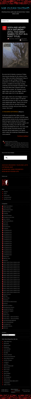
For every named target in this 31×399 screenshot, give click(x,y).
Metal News (11, 38)
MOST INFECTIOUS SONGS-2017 (12, 277)
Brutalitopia (6, 347)
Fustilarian (6, 145)
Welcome (6, 328)
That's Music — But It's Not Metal (11, 318)
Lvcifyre (14, 145)
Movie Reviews (7, 294)
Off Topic (6, 296)
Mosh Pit (6, 260)
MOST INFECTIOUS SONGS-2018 (12, 279)
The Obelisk (6, 375)
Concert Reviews (8, 215)
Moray (22, 145)
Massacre (18, 145)
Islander (10, 141)
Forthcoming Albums (8, 221)
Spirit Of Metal (7, 373)
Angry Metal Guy (8, 341)
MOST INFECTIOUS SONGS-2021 (12, 284)
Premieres (6, 299)
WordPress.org (7, 199)
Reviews (6, 303)
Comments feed (7, 197)
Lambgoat (6, 362)
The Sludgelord (7, 377)
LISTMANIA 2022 (8, 249)
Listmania (6, 228)
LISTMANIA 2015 (8, 236)
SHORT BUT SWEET (8, 311)
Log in (5, 193)
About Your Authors (8, 206)
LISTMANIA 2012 (8, 230)
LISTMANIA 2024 (8, 253)
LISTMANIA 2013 (8, 232)
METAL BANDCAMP (8, 366)
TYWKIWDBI (7, 382)
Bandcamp (6, 343)
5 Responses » (24, 40)
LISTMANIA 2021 (8, 247)
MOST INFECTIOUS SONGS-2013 (12, 269)
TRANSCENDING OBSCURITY (11, 381)
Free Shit (6, 223)
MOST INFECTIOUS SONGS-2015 (12, 273)
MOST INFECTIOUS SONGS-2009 (12, 262)
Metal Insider (7, 367)
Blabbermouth (7, 345)
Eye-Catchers (7, 219)
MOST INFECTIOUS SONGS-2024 (12, 290)
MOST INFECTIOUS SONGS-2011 (12, 266)
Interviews (6, 224)
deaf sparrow (7, 351)
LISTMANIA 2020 (8, 245)
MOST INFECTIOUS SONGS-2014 (12, 271)
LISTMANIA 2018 (8, 241)
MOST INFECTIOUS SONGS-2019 (12, 281)
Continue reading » (23, 136)
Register (6, 191)
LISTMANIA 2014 (8, 234)
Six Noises (6, 371)
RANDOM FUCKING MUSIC (21, 38)
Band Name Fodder (8, 209)
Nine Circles (7, 369)
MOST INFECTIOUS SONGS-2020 (12, 283)
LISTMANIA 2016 (8, 238)
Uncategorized (7, 324)
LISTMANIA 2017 (8, 239)
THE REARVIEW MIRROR (10, 320)
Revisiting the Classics (9, 307)
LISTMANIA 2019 (8, 243)
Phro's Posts (6, 298)
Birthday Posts (7, 211)
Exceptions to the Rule (9, 217)
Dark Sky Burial (17, 144)
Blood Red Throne (24, 142)
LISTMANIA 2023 (8, 251)
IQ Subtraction (7, 226)
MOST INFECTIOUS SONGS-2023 (12, 288)
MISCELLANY (7, 258)
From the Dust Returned (9, 356)
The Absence (22, 147)
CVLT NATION (7, 349)
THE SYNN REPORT (8, 322)
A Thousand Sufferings (15, 142)
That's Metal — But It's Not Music (11, 316)
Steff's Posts (6, 314)
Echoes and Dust (8, 354)
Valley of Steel (7, 384)
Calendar (6, 213)
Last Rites (6, 364)
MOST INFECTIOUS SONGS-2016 (12, 275)
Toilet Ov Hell (7, 379)
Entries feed (6, 195)
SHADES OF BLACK (8, 309)
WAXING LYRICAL (8, 326)
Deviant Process (24, 144)
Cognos (12, 144)
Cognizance (7, 144)
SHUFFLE (6, 313)
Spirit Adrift (13, 147)
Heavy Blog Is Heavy (9, 358)
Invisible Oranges (8, 360)
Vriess (27, 147)
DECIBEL (6, 352)
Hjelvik (10, 145)
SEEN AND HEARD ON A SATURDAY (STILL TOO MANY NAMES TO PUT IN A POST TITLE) (17, 32)
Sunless (17, 147)
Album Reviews (7, 208)
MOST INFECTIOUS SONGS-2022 (12, 286)
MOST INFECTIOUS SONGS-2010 (12, 264)
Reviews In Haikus (8, 305)
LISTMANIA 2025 (8, 254)
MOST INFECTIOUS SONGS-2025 (12, 292)
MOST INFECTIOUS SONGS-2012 (12, 268)
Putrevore (26, 145)
